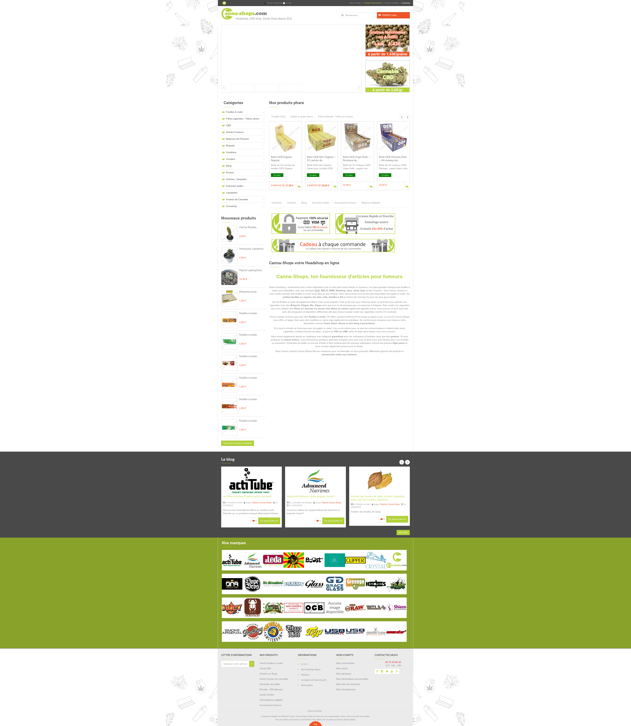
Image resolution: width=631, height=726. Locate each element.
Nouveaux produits (238, 218)
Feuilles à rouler (234, 112)
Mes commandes (345, 663)
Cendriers (231, 152)
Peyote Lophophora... (251, 270)
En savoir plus (268, 520)
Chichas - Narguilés (236, 179)
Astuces (305, 674)
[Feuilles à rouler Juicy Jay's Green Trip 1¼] (229, 341)
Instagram (382, 671)
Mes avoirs (342, 668)
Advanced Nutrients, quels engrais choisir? (310, 496)
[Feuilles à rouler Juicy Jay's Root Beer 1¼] (229, 363)
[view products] (232, 560)
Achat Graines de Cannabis (274, 679)
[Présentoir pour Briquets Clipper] (229, 298)
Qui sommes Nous (310, 669)
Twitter (387, 671)
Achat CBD (265, 668)
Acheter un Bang (268, 673)
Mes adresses (343, 673)
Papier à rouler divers (302, 116)
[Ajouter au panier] (299, 186)
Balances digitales (371, 202)
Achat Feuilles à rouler (271, 663)
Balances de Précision (237, 139)
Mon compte (356, 3)
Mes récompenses (346, 689)
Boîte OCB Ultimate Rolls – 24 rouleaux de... (393, 159)
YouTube (391, 671)
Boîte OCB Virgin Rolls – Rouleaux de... (356, 159)
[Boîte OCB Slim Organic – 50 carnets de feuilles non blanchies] (321, 137)
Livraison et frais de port (313, 680)
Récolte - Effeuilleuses (271, 689)
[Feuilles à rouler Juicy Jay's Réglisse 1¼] (229, 320)
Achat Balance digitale (271, 700)
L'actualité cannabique (302, 503)
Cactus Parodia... (248, 227)
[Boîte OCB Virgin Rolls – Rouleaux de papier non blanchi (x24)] (357, 137)
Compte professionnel (372, 3)
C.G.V (304, 664)
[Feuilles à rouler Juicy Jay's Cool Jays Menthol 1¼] (229, 427)
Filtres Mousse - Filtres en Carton (335, 116)
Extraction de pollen (270, 684)
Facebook (377, 671)
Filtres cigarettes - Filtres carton (242, 118)
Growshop (231, 206)
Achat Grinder (267, 694)
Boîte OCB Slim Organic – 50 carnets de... (321, 159)
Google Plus (396, 671)
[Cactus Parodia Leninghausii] (229, 234)
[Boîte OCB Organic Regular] (285, 137)
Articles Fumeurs (235, 132)
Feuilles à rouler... (248, 313)
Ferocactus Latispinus (251, 248)
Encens (230, 172)
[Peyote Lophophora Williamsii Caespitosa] (229, 277)
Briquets (230, 145)
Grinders (230, 159)
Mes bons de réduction (348, 684)
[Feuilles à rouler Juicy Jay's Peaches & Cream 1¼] (229, 384)
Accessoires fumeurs (345, 202)
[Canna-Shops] (244, 14)
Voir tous (403, 532)
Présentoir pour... (248, 291)
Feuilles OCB (278, 116)
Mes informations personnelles (352, 679)
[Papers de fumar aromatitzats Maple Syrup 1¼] (229, 406)
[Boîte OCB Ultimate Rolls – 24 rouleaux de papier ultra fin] (393, 137)
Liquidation (231, 192)
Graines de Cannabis (237, 199)
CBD (228, 125)
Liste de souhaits (391, 3)
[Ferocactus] (229, 255)
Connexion (405, 3)
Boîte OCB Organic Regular (281, 159)
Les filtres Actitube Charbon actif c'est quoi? (247, 496)
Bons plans (307, 685)
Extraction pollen (234, 186)
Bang (229, 165)
